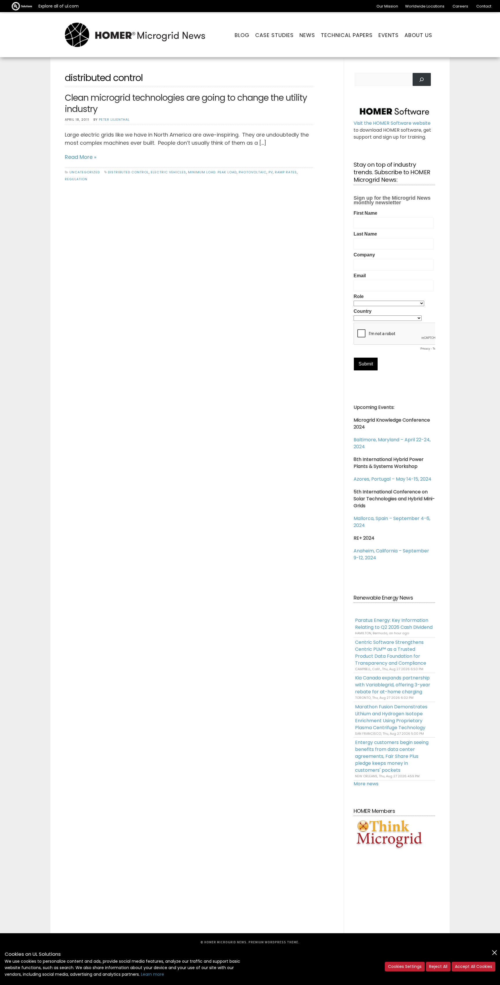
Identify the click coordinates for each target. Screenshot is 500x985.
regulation (76, 179)
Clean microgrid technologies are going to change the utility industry (186, 103)
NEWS (307, 35)
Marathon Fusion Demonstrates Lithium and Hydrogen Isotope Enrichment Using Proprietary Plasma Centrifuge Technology (391, 717)
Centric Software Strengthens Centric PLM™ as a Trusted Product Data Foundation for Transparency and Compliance (390, 652)
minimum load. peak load (212, 172)
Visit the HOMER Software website (392, 123)
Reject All (438, 966)
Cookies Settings (405, 966)
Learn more (152, 974)
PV (271, 172)
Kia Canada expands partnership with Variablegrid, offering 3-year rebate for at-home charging (392, 685)
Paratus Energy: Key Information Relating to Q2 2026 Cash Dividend (394, 624)
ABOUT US (418, 35)
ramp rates (286, 172)
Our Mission (387, 6)
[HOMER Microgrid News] (135, 35)
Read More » (80, 157)
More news (366, 783)
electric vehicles (168, 172)
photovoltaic (252, 172)
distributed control (128, 172)
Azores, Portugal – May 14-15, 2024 (392, 479)
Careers (460, 6)
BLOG (242, 35)
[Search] (422, 79)
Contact (483, 6)
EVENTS (388, 35)
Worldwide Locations (424, 6)
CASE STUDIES (274, 35)
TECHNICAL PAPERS (347, 35)
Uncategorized (84, 172)
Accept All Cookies (473, 966)
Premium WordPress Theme (273, 942)
